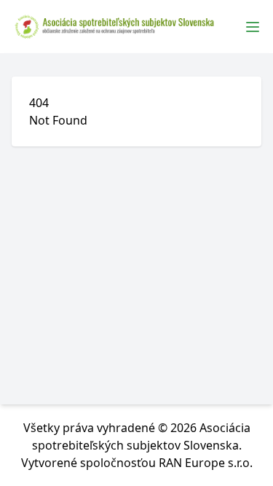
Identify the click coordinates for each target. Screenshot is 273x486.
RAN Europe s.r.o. (206, 463)
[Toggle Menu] (252, 27)
